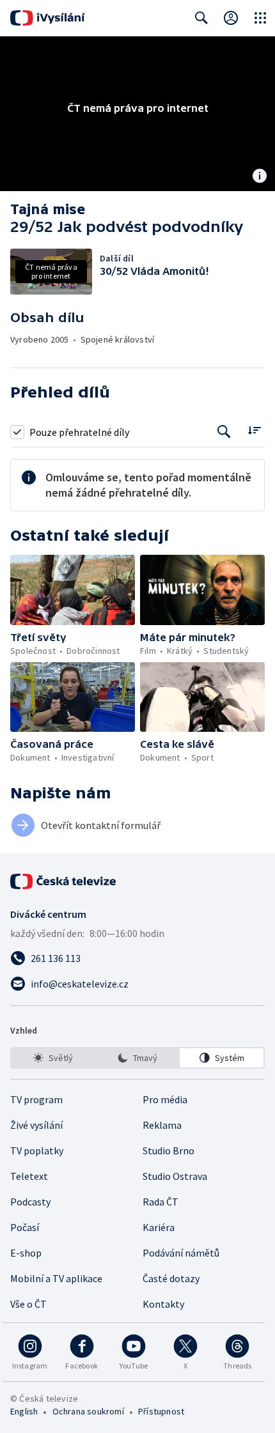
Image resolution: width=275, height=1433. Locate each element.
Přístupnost (161, 1411)
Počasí (24, 1227)
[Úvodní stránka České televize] (64, 881)
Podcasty (30, 1201)
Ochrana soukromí (88, 1411)
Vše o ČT (28, 1303)
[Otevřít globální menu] (260, 18)
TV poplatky (36, 1150)
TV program (36, 1099)
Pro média (165, 1099)
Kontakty (163, 1303)
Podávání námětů (181, 1252)
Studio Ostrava (175, 1176)
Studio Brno (168, 1150)
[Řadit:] (254, 430)
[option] (53, 1057)
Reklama (162, 1125)
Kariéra (159, 1227)
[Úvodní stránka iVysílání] (47, 18)
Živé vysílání (36, 1125)
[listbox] (137, 1058)
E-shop (26, 1252)
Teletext (29, 1176)
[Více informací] (259, 177)
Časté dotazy (171, 1278)
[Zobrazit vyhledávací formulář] (201, 18)
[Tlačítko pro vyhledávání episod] (224, 432)
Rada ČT (160, 1201)
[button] (72, 590)
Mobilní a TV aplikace (56, 1278)
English (24, 1411)
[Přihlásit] (231, 18)
